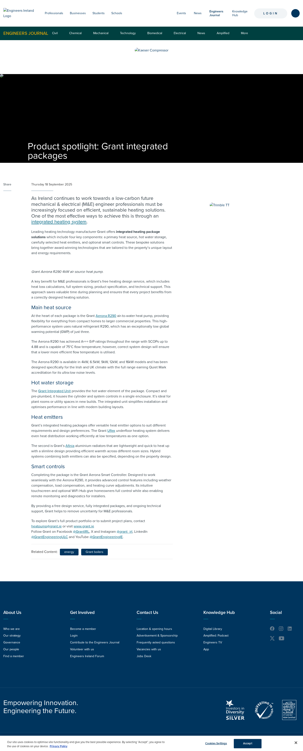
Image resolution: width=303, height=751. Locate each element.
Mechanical (100, 33)
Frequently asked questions (156, 642)
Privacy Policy (58, 746)
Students (98, 13)
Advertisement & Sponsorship (157, 635)
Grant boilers (94, 552)
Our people (11, 649)
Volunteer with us (82, 649)
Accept (247, 743)
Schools (116, 13)
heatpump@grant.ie (46, 526)
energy (69, 552)
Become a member (83, 629)
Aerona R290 (106, 316)
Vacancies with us (149, 649)
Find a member (13, 656)
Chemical (75, 33)
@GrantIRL (81, 531)
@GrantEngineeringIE (106, 537)
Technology (128, 33)
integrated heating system (59, 222)
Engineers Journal (25, 33)
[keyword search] (295, 13)
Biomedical (154, 33)
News (198, 13)
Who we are (11, 629)
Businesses (78, 13)
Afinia (69, 446)
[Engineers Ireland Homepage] (19, 13)
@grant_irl (124, 531)
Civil (55, 33)
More (245, 35)
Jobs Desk (144, 656)
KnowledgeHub (240, 13)
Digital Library (212, 629)
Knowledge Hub (219, 612)
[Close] (296, 743)
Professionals (54, 13)
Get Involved (82, 612)
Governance (11, 642)
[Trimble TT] (220, 205)
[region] (151, 743)
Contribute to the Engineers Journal (94, 642)
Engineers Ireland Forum (87, 656)
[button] (65, 13)
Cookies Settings (216, 743)
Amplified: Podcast (215, 635)
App (206, 649)
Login (270, 13)
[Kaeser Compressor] (151, 50)
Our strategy (12, 635)
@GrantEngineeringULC (49, 537)
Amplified (223, 33)
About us (12, 612)
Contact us (147, 612)
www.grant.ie (84, 526)
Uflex (111, 431)
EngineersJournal (216, 13)
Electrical (180, 33)
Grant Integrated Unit (54, 391)
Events (181, 13)
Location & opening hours (154, 629)
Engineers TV (212, 642)
